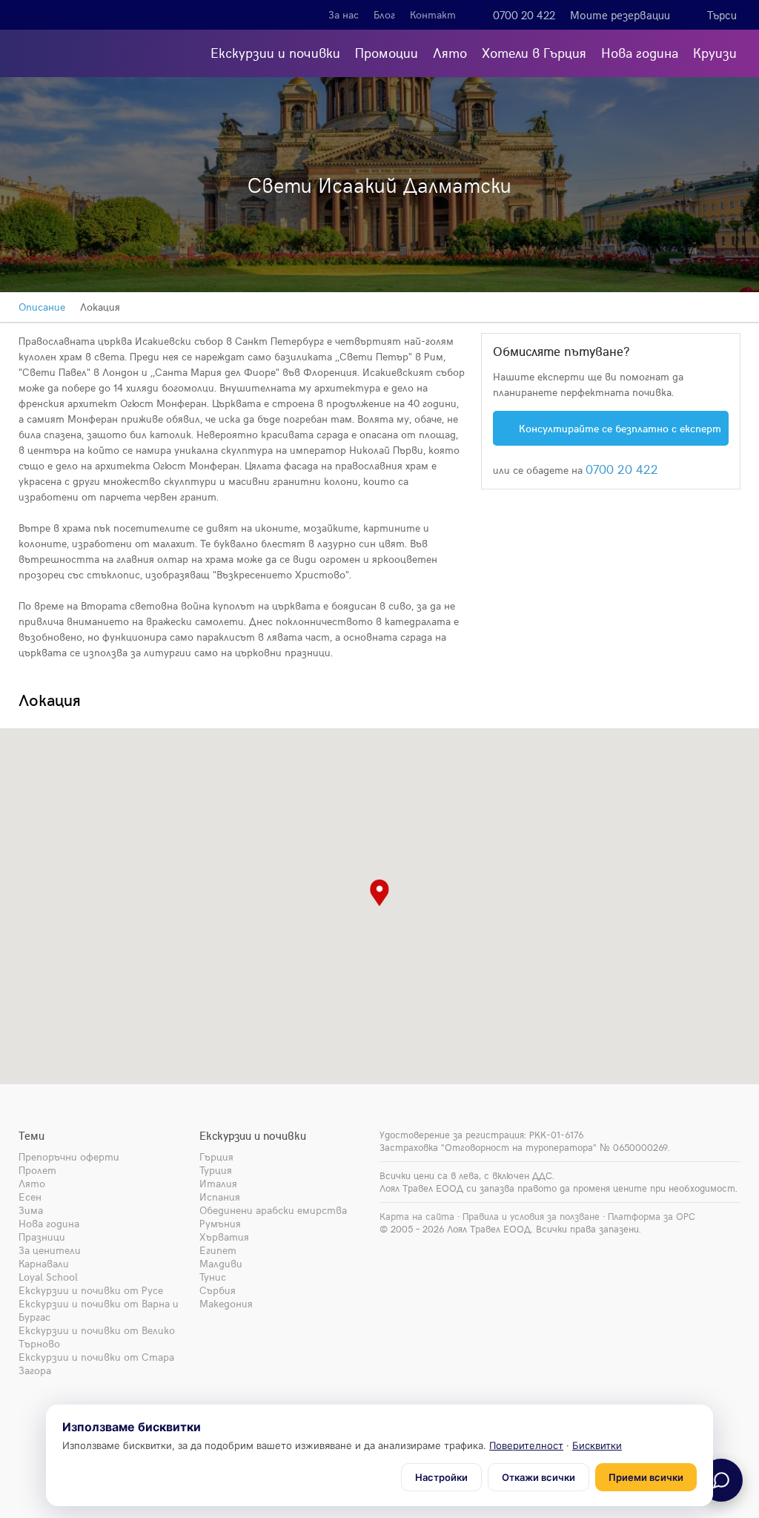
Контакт (433, 14)
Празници (42, 1237)
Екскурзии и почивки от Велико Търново (97, 1336)
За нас (343, 14)
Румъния (220, 1223)
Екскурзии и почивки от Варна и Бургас (99, 1310)
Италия (218, 1183)
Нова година (639, 52)
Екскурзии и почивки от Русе (91, 1290)
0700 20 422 (524, 14)
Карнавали (44, 1263)
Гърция (216, 1156)
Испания (219, 1196)
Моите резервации (620, 14)
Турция (215, 1170)
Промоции (386, 52)
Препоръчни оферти (69, 1156)
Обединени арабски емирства (273, 1210)
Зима (31, 1210)
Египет (217, 1250)
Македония (226, 1303)
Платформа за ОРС (651, 1216)
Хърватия (224, 1237)
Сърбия (217, 1290)
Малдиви (220, 1263)
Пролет (37, 1170)
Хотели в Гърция (534, 52)
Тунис (212, 1277)
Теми (31, 1135)
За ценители (50, 1250)
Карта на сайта (417, 1216)
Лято (450, 52)
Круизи (715, 52)
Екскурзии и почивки (275, 52)
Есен (30, 1196)
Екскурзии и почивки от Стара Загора (96, 1363)
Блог (384, 14)
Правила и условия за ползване (531, 1216)
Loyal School (48, 1277)
